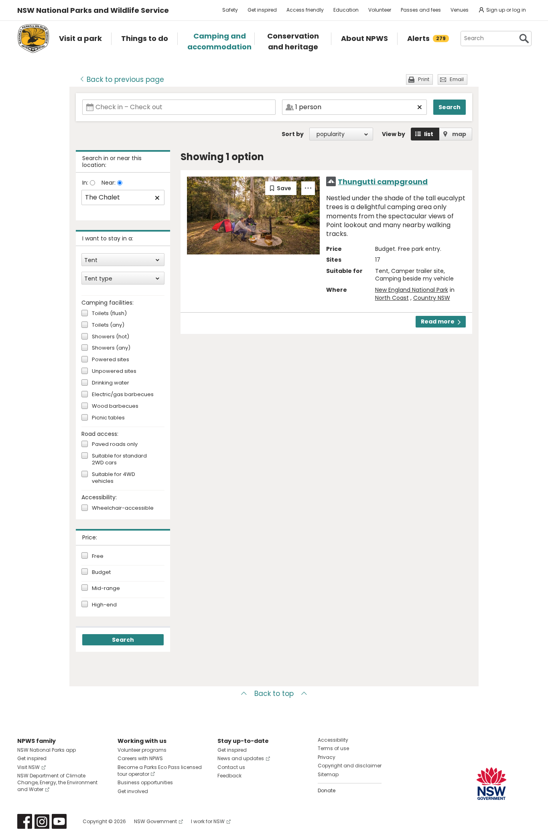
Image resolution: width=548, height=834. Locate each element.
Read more (438, 321)
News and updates (240, 758)
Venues (460, 9)
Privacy (326, 757)
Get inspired (262, 9)
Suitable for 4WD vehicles (113, 478)
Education (346, 9)
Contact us (231, 767)
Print (423, 79)
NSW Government (155, 821)
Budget (101, 572)
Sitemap (328, 774)
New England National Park (411, 290)
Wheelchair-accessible (123, 508)
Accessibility (333, 739)
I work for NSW (208, 821)
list (428, 134)
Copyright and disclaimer (350, 765)
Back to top (274, 693)
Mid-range (106, 588)
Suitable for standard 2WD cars (119, 459)
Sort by (293, 134)
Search (449, 107)
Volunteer (379, 9)
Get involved (133, 791)
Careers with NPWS (140, 758)
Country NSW (431, 298)
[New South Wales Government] (491, 783)
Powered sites (110, 359)
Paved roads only (115, 444)
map (459, 134)
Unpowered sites (114, 371)
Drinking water (110, 383)
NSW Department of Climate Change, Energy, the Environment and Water (57, 782)
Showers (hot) (110, 337)
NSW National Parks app (46, 750)
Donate (326, 790)
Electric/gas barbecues (123, 394)
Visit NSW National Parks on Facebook (24, 821)
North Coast (392, 298)
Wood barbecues (115, 406)
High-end (104, 604)
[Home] (33, 38)
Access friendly (305, 9)
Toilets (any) (108, 325)
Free (98, 556)
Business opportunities (145, 782)
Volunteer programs (142, 750)
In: (86, 183)
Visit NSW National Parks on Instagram (42, 821)
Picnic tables (108, 418)
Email (457, 79)
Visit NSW (28, 767)
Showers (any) (111, 348)
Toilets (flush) (109, 313)
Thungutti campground (383, 182)
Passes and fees (421, 9)
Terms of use (333, 748)
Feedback (229, 775)
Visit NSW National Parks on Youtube (59, 821)
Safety (230, 9)
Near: (109, 183)
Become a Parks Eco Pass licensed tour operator (160, 770)
